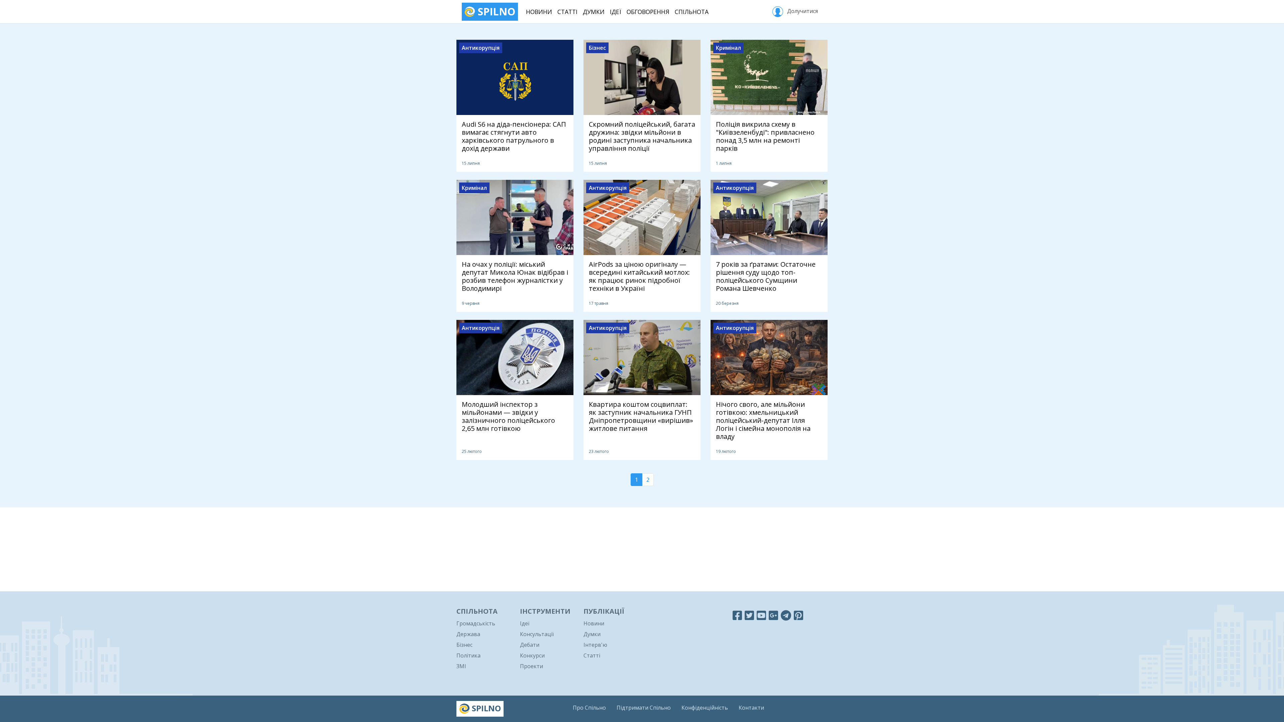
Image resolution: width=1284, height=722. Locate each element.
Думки (594, 12)
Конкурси (532, 655)
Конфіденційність (704, 707)
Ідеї (615, 12)
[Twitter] (749, 615)
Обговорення (648, 12)
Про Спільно (589, 707)
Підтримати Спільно (644, 707)
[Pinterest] (798, 615)
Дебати (529, 644)
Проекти (531, 666)
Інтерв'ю (595, 644)
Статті (567, 12)
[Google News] (773, 615)
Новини (539, 12)
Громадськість (475, 623)
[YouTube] (761, 615)
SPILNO (495, 11)
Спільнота (692, 12)
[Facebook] (737, 615)
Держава (468, 634)
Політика (468, 655)
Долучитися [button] (802, 11)
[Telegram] (786, 615)
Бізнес (464, 644)
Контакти (751, 707)
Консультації (537, 634)
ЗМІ (461, 666)
